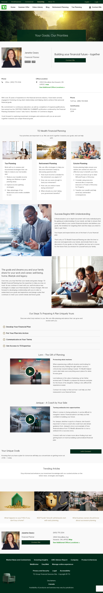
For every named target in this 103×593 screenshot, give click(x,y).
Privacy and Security (41, 571)
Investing (40, 2)
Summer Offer (23, 7)
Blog (47, 7)
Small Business (16, 2)
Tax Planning (77, 7)
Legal (54, 571)
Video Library (37, 7)
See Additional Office (51, 87)
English (88, 2)
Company (74, 560)
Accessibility (65, 571)
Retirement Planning (60, 7)
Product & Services (89, 560)
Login (96, 2)
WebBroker (34, 564)
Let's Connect (86, 451)
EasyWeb (45, 564)
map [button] (47, 84)
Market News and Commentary (18, 560)
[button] (17, 327)
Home (13, 7)
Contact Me (96, 7)
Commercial (29, 2)
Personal (4, 2)
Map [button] (70, 539)
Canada (51, 584)
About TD (51, 2)
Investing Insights (41, 560)
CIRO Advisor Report (59, 560)
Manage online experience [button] (62, 564)
